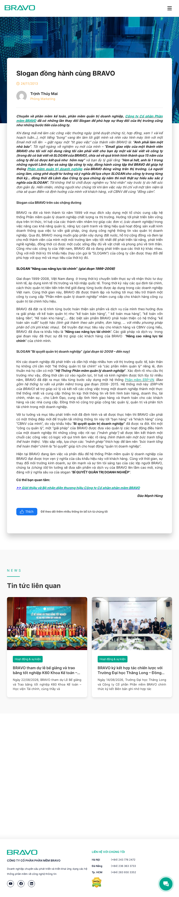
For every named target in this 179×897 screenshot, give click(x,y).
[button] (14, 634)
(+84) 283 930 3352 (123, 872)
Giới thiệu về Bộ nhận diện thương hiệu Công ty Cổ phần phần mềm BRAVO (81, 488)
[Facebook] (20, 883)
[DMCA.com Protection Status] (96, 886)
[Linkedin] (31, 883)
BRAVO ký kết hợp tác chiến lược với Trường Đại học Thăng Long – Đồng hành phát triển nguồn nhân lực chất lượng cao (130, 670)
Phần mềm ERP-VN (140, 380)
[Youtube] (10, 883)
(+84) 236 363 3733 (123, 866)
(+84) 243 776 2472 (123, 859)
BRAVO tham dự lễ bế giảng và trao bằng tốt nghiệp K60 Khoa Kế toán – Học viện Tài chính (45, 670)
